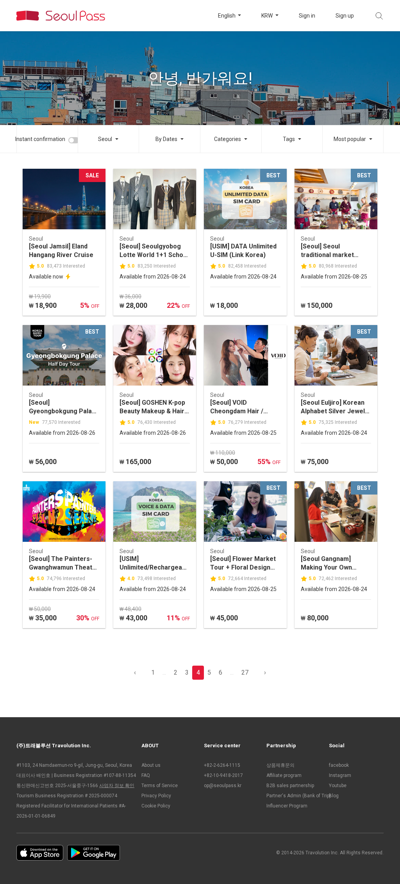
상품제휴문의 (280, 765)
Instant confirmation (40, 139)
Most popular (350, 139)
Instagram (340, 775)
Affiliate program (284, 775)
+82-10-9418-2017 (223, 775)
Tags (289, 139)
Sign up (345, 16)
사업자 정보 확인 (116, 785)
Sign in (307, 16)
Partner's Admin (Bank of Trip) (293, 795)
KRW (267, 16)
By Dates (166, 139)
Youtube (337, 785)
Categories (227, 139)
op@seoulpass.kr (222, 785)
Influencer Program (286, 806)
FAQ (145, 775)
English (227, 16)
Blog (334, 795)
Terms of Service (159, 785)
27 (244, 672)
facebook (339, 765)
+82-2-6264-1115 (222, 765)
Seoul (105, 139)
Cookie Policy (155, 806)
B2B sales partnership (290, 785)
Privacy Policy (156, 795)
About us (151, 765)
